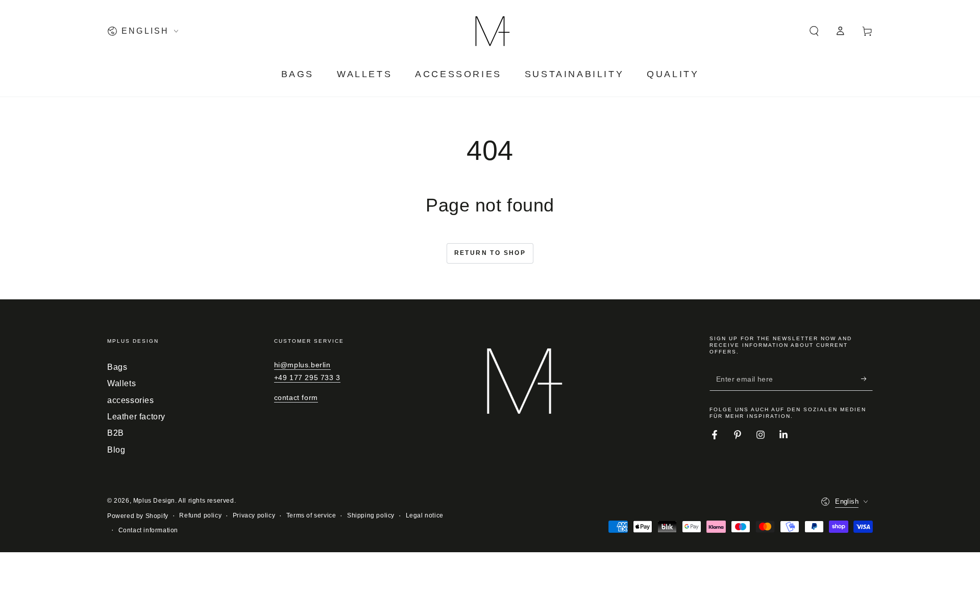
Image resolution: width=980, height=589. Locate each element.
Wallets (121, 383)
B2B (115, 433)
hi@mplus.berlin (302, 365)
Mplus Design (154, 500)
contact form (296, 397)
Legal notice (425, 515)
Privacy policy (254, 515)
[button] (814, 31)
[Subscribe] (867, 379)
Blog (116, 449)
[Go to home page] (490, 31)
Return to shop (490, 252)
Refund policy (200, 515)
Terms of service (311, 515)
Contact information (148, 530)
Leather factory (136, 416)
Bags (117, 367)
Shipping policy (371, 515)
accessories (130, 400)
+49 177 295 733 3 (307, 377)
